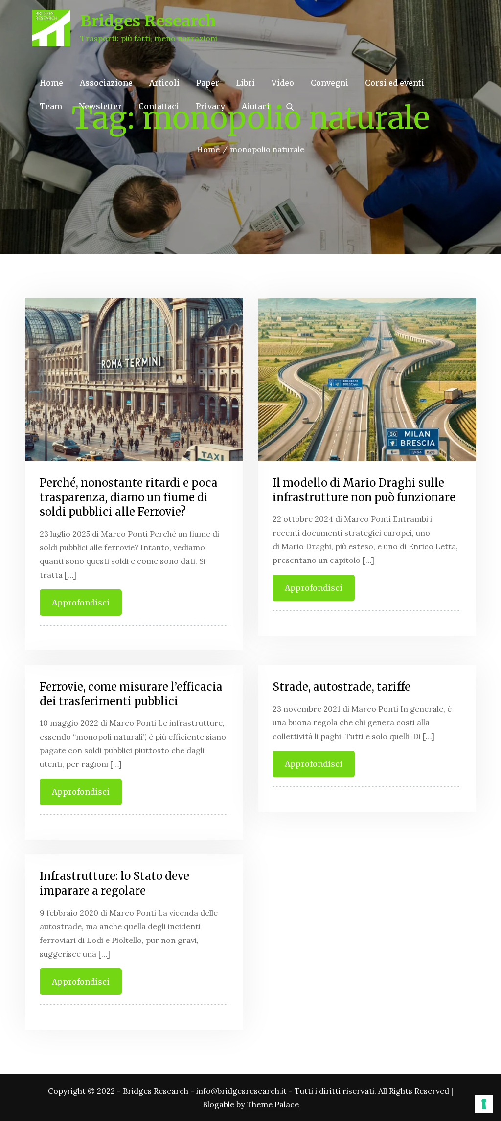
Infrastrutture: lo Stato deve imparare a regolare (114, 883)
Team (51, 106)
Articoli (164, 83)
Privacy (210, 106)
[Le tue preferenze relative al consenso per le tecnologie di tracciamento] (484, 1104)
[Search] (290, 106)
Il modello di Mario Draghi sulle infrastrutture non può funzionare (364, 490)
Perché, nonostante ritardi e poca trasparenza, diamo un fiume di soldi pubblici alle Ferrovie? (129, 497)
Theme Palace (273, 1104)
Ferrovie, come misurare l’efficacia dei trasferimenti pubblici (131, 694)
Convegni (329, 83)
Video (283, 83)
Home (51, 83)
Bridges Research (148, 21)
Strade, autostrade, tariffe (341, 687)
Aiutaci (256, 106)
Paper (207, 83)
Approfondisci (81, 602)
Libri (245, 83)
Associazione (106, 83)
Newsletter (100, 106)
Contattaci (158, 106)
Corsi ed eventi (394, 83)
